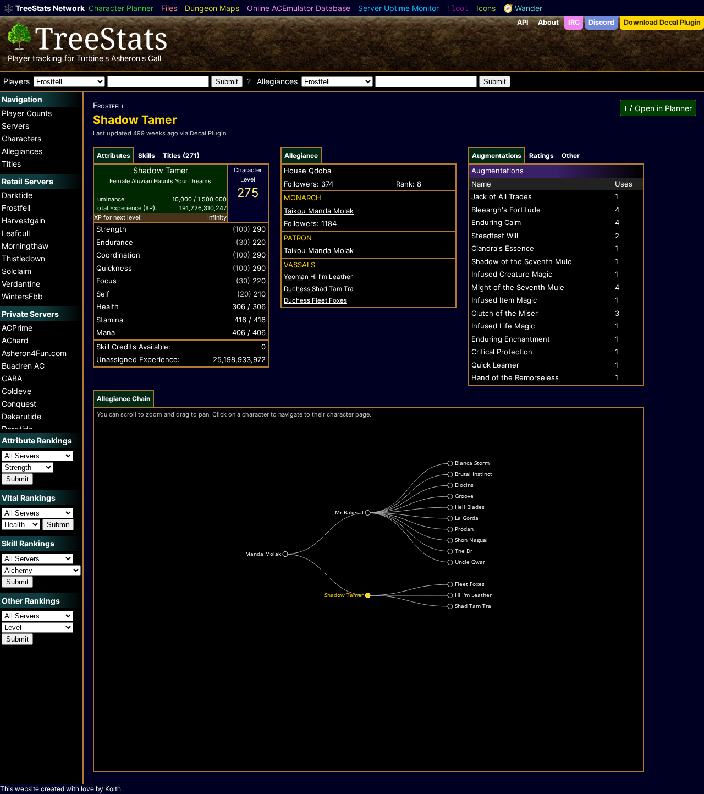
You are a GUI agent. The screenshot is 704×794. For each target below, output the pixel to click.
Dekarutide (21, 416)
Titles (11, 163)
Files (169, 8)
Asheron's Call (136, 58)
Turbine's (92, 58)
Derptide (17, 429)
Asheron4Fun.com (34, 353)
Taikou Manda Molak (319, 250)
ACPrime (17, 327)
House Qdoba (307, 170)
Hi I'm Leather (318, 277)
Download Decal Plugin (662, 22)
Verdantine (21, 283)
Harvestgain (23, 220)
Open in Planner (663, 108)
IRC (574, 22)
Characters (21, 138)
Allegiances (22, 151)
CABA (12, 378)
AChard (15, 340)
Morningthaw (25, 245)
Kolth (113, 789)
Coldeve (16, 391)
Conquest (19, 403)
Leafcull (16, 233)
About (548, 22)
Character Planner (121, 8)
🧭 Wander (522, 8)
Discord (601, 22)
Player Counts (27, 113)
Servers (15, 125)
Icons (486, 8)
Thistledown (23, 258)
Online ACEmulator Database (298, 8)
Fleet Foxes (315, 300)
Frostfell (16, 207)
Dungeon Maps (212, 8)
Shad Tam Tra (319, 289)
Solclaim (16, 271)
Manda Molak (319, 210)
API (523, 22)
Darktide (17, 195)
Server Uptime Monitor (398, 8)
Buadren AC (23, 365)
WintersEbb (22, 296)
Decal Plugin (208, 133)
